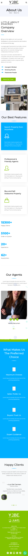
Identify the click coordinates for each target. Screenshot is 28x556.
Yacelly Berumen (14, 323)
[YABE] (14, 2)
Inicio (10, 13)
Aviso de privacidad (14, 546)
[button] (25, 553)
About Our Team (8, 79)
